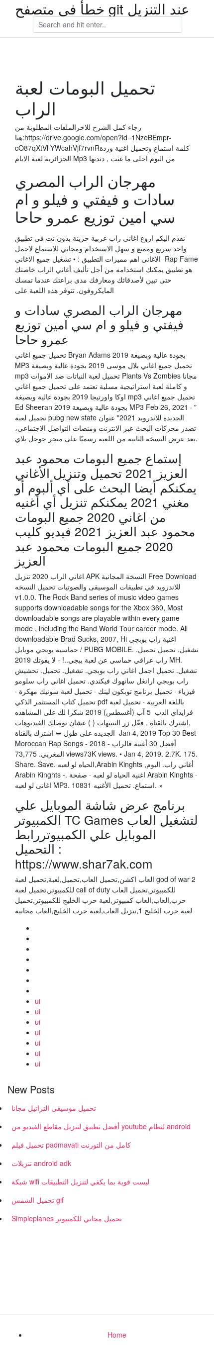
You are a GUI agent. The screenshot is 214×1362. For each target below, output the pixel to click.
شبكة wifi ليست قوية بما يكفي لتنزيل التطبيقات (80, 1181)
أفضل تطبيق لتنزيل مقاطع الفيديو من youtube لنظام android (101, 1126)
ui (37, 1001)
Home (116, 1335)
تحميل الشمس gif (37, 1200)
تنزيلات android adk (41, 1163)
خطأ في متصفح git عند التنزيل (102, 8)
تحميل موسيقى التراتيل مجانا (53, 1108)
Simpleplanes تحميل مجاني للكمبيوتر (66, 1218)
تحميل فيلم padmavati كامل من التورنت (71, 1145)
